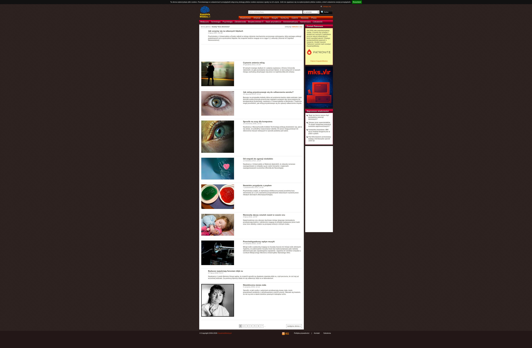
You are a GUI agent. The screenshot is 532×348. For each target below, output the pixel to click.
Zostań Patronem (315, 26)
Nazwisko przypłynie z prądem (257, 185)
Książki (275, 18)
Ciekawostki (318, 22)
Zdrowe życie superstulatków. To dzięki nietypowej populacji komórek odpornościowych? (319, 124)
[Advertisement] (251, 52)
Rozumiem (357, 2)
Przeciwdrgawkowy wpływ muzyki (259, 241)
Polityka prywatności (301, 333)
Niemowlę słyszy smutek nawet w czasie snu (264, 215)
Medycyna (204, 22)
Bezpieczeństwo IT (256, 22)
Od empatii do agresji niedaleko (258, 159)
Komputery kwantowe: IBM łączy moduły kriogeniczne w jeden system (319, 132)
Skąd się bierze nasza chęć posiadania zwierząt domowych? (318, 117)
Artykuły (257, 18)
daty (301, 27)
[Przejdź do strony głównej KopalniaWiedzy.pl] (205, 12)
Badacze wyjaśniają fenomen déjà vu (225, 271)
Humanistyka (305, 22)
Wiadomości (245, 18)
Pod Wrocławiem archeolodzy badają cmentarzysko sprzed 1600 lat (319, 139)
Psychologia (227, 22)
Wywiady (305, 18)
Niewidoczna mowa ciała (254, 285)
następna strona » (294, 326)
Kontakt (317, 333)
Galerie (295, 18)
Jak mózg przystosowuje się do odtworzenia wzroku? (268, 92)
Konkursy (285, 18)
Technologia (215, 22)
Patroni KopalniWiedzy (319, 61)
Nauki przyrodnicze (273, 22)
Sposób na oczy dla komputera (257, 121)
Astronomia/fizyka (290, 22)
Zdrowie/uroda (240, 22)
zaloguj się (327, 6)
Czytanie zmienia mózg (254, 63)
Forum (266, 18)
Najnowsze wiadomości (318, 111)
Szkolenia (327, 333)
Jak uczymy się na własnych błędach (225, 31)
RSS (287, 333)
